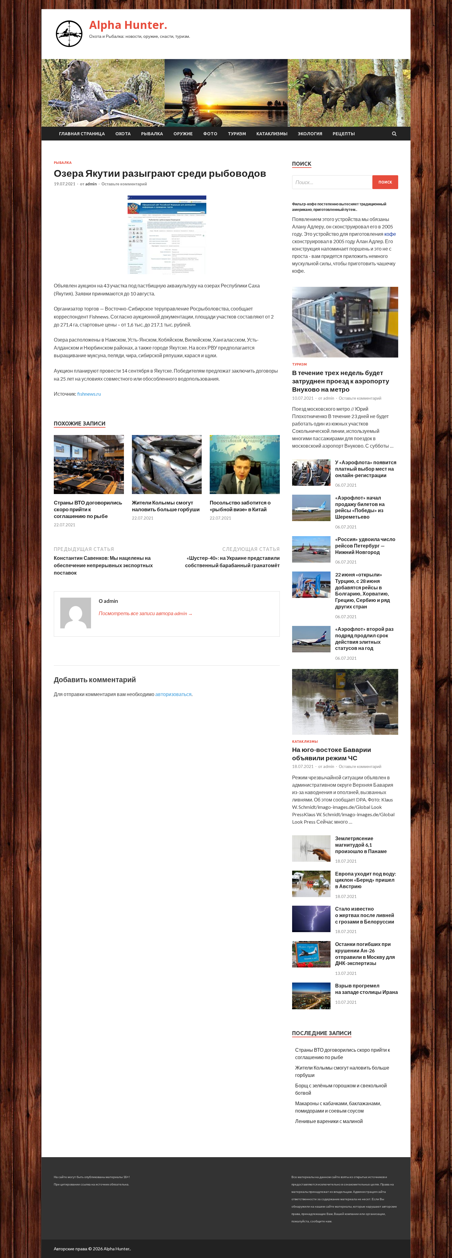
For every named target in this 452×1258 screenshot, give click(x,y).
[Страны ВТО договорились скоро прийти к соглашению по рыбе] (89, 495)
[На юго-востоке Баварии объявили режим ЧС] (345, 736)
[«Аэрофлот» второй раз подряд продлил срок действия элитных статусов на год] (311, 650)
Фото (210, 133)
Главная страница (82, 133)
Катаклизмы (271, 133)
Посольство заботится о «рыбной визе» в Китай (240, 505)
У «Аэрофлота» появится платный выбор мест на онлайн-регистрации (365, 468)
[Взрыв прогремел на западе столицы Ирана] (311, 1007)
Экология (310, 133)
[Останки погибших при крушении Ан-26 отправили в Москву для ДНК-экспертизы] (311, 965)
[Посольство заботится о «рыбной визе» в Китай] (245, 495)
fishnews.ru (89, 394)
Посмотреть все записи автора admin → (146, 613)
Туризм (237, 133)
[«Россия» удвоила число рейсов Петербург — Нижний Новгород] (311, 561)
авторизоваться (173, 694)
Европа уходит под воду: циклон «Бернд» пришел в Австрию (365, 880)
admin (91, 183)
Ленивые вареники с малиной (329, 1121)
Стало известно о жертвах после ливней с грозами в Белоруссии (364, 915)
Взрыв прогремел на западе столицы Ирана (366, 989)
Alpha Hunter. (128, 24)
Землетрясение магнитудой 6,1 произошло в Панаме (361, 844)
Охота (123, 133)
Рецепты (344, 133)
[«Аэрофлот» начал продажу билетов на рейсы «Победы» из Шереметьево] (311, 519)
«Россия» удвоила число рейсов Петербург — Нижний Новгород (365, 545)
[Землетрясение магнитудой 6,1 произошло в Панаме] (311, 860)
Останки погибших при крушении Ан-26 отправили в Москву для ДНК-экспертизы (365, 953)
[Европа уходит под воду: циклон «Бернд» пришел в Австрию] (311, 895)
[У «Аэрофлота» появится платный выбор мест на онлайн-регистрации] (311, 484)
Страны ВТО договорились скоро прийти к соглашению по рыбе (88, 509)
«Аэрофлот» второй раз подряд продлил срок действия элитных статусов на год (364, 638)
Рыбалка (152, 133)
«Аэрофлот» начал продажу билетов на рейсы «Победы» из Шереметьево (360, 507)
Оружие (183, 133)
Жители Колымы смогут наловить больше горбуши (166, 505)
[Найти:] (345, 182)
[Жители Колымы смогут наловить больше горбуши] (167, 495)
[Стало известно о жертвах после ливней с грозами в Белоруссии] (311, 930)
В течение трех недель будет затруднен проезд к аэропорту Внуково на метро (340, 381)
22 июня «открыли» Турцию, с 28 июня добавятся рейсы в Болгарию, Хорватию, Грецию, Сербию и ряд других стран (362, 590)
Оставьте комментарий (124, 183)
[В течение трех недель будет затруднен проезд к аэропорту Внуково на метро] (345, 359)
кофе (390, 234)
